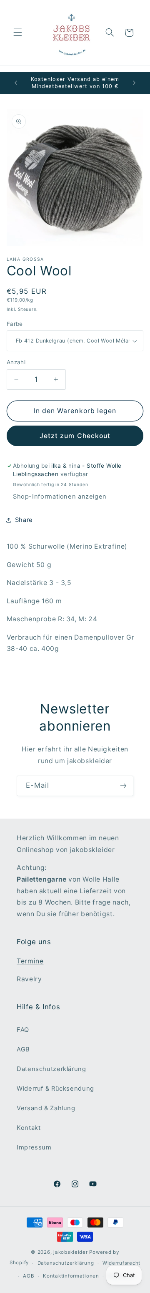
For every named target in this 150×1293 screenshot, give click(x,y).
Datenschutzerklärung (51, 1069)
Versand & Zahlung (46, 1108)
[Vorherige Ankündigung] (16, 83)
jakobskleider (70, 1252)
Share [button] (24, 520)
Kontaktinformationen (71, 1276)
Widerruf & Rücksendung (55, 1088)
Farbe (15, 323)
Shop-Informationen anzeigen (60, 496)
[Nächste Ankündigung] (134, 83)
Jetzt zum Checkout (75, 436)
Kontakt (28, 1128)
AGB (23, 1049)
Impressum (34, 1147)
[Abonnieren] (123, 786)
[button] (17, 32)
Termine (30, 961)
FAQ (23, 1029)
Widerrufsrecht (121, 1263)
